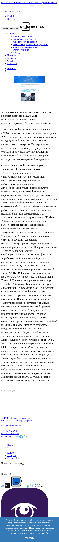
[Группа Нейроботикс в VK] (9, 468)
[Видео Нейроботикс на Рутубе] (36, 468)
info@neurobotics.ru (47, 2)
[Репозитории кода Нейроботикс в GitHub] (25, 468)
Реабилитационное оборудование (30, 44)
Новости (11, 55)
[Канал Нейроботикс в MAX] (3, 468)
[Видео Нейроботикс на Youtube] (41, 468)
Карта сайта (13, 458)
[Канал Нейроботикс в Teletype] (14, 468)
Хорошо (29, 538)
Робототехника (21, 50)
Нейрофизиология (22, 36)
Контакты (12, 63)
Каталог (11, 33)
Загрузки (11, 58)
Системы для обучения (25, 47)
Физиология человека (24, 39)
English (11, 16)
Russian (11, 19)
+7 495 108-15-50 (28, 2)
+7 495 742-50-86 (10, 2)
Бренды (17, 52)
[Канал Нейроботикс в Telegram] (20, 468)
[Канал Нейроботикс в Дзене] (30, 468)
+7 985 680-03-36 (10, 436)
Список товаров (11, 11)
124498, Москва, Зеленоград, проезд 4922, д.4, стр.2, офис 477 (18, 419)
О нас (10, 60)
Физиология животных (25, 41)
